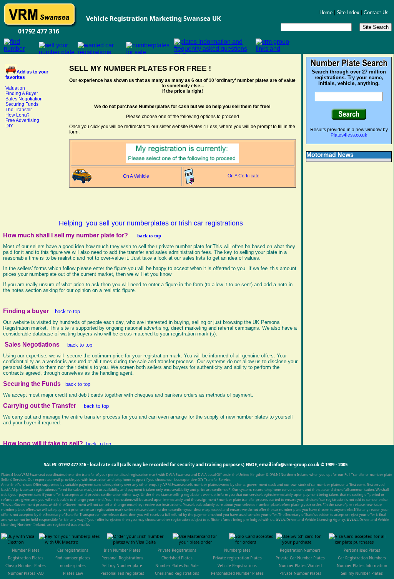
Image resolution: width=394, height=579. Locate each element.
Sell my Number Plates (362, 573)
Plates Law (73, 573)
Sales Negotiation (24, 99)
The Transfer (18, 109)
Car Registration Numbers (362, 558)
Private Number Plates (300, 573)
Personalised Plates (362, 550)
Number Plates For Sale (177, 565)
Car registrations (72, 550)
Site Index (349, 12)
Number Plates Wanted (300, 565)
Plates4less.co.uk (349, 135)
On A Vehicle (136, 176)
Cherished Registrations (177, 573)
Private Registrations (177, 550)
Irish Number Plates (122, 550)
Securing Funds (21, 104)
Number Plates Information (362, 565)
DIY (9, 125)
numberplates (73, 565)
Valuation (15, 88)
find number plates (72, 558)
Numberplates (237, 550)
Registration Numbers (300, 550)
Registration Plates (25, 558)
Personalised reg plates (122, 573)
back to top (149, 236)
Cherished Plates (177, 558)
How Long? (17, 115)
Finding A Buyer (21, 93)
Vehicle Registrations (237, 565)
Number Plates (26, 550)
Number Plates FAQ (26, 573)
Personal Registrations (122, 558)
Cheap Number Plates (25, 565)
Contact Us (376, 12)
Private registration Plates (237, 558)
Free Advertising (22, 120)
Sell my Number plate (122, 565)
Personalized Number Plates (237, 573)
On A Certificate (243, 176)
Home (325, 12)
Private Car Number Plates (300, 558)
